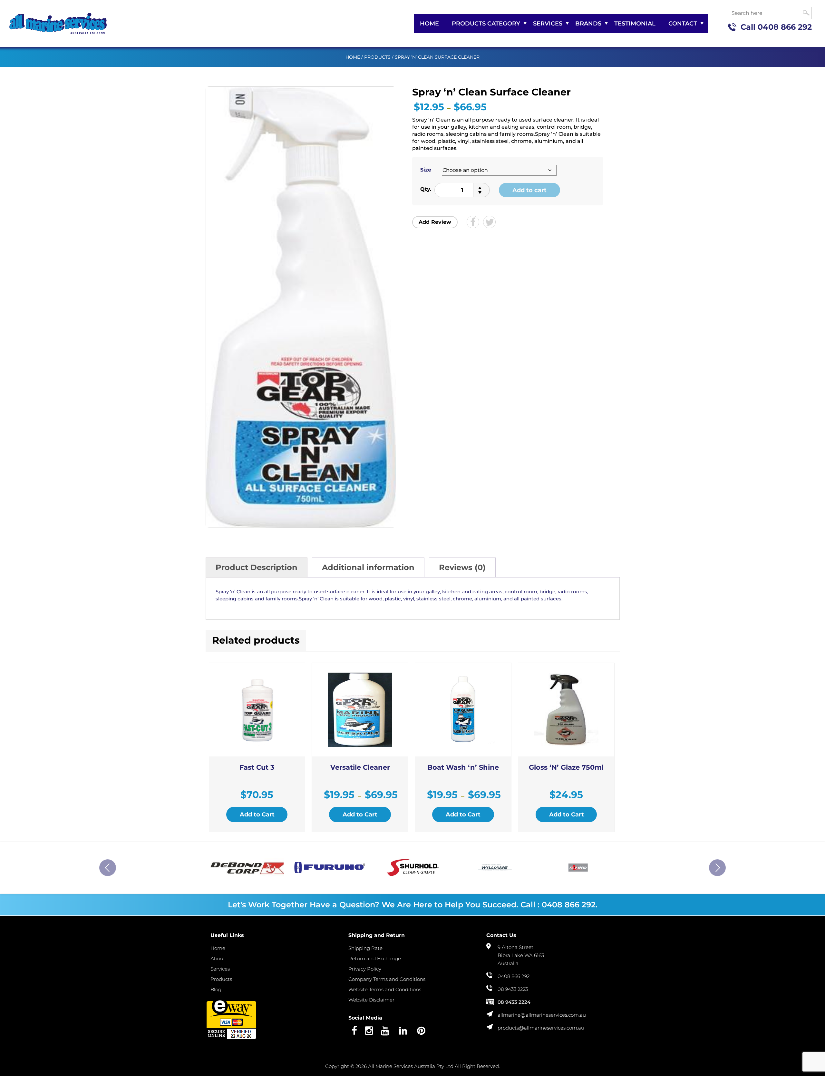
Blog (215, 989)
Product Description (256, 567)
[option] (247, 868)
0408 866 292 (785, 27)
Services (547, 23)
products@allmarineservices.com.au (541, 1028)
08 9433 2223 (513, 989)
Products (377, 57)
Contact (682, 23)
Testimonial (634, 23)
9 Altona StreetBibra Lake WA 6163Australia (521, 955)
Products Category (486, 23)
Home (429, 23)
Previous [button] (107, 867)
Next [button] (717, 867)
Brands (588, 23)
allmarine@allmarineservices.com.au (542, 1015)
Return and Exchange (374, 958)
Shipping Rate (365, 948)
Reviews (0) (462, 567)
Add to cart (529, 190)
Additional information (368, 567)
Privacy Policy (364, 969)
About (217, 958)
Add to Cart (257, 814)
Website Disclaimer (371, 1000)
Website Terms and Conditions (384, 989)
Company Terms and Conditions (386, 979)
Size (425, 170)
